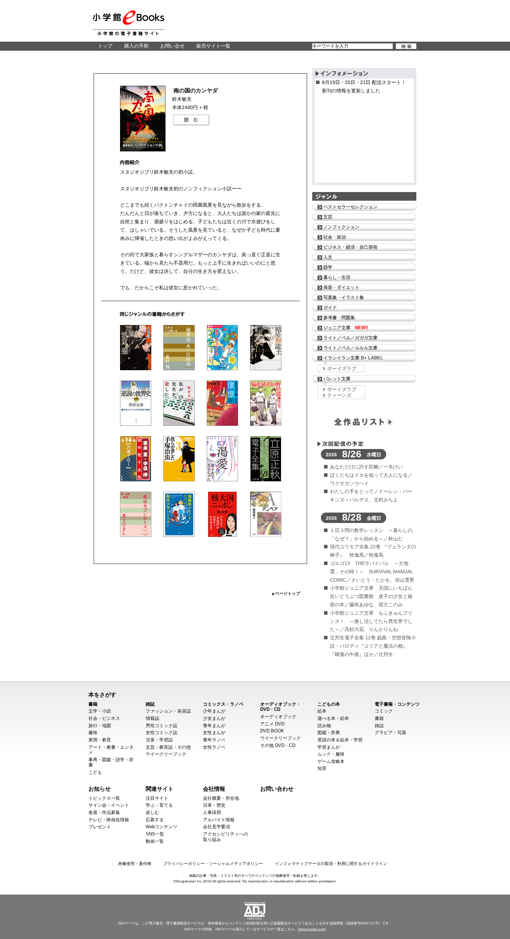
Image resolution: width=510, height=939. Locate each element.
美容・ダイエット (341, 287)
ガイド (330, 307)
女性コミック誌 (161, 732)
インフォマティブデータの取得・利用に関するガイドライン (331, 863)
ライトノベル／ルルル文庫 (350, 347)
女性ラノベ (214, 747)
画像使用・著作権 (134, 863)
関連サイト (159, 789)
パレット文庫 (336, 378)
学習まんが (328, 747)
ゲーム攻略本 (331, 761)
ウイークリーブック (166, 754)
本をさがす (102, 694)
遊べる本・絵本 (333, 718)
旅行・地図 (99, 725)
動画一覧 (155, 841)
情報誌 (152, 718)
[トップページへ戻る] (128, 22)
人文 (327, 257)
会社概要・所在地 (221, 798)
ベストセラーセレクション (350, 206)
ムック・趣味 (331, 754)
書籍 (92, 704)
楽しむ (152, 812)
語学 (327, 267)
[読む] (191, 120)
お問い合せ (172, 46)
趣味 (92, 732)
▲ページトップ (285, 593)
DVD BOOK (272, 730)
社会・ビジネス (104, 718)
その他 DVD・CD (277, 745)
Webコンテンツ (161, 826)
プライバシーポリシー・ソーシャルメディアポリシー (213, 863)
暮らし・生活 (336, 277)
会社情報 (214, 789)
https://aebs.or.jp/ (312, 929)
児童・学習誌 (159, 739)
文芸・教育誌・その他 (168, 747)
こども (95, 772)
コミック (384, 711)
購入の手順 (136, 46)
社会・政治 (334, 237)
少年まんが (214, 711)
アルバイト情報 (219, 819)
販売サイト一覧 (213, 46)
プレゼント (99, 826)
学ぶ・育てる (159, 805)
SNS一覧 (155, 834)
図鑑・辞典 (328, 732)
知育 (321, 768)
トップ (105, 46)
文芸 (327, 216)
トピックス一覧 (104, 798)
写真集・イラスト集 (343, 297)
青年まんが (214, 725)
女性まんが (214, 732)
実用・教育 (99, 739)
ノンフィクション (341, 227)
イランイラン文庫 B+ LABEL (353, 357)
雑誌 (150, 704)
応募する (155, 819)
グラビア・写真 (390, 732)
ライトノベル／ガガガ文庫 (350, 337)
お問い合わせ (277, 789)
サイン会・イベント (108, 805)
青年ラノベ (214, 739)
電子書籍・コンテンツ (397, 704)
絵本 (321, 711)
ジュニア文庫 (345, 327)
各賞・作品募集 (104, 812)
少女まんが (214, 718)
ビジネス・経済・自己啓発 (350, 247)
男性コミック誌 (161, 725)
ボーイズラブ (341, 368)
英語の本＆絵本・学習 (340, 739)
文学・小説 (99, 711)
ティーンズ (339, 395)
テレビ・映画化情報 (108, 819)
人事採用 (212, 812)
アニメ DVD (272, 723)
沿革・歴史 (214, 805)
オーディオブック (278, 716)
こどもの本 (328, 704)
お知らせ (99, 789)
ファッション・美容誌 (168, 711)
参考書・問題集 (339, 317)
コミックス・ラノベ (223, 704)
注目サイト (157, 798)
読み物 (324, 725)
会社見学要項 (216, 826)
